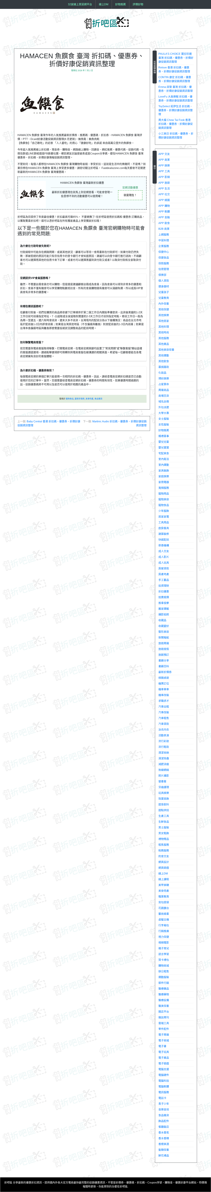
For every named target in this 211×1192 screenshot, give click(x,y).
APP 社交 (164, 194)
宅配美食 (163, 453)
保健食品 (163, 257)
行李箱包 (163, 925)
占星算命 (163, 384)
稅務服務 (163, 850)
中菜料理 (163, 240)
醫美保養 (163, 1006)
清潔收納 (163, 752)
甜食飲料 (163, 804)
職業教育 (163, 896)
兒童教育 (163, 298)
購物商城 (163, 965)
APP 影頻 (164, 177)
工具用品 (163, 522)
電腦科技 (163, 1080)
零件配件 (163, 1029)
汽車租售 (163, 718)
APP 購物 (164, 205)
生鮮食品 (163, 821)
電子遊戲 (163, 1063)
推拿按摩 (163, 603)
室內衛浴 (163, 459)
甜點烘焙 (163, 810)
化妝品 (162, 372)
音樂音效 (163, 1109)
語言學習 (163, 954)
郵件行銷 (163, 982)
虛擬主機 (163, 919)
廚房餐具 (163, 528)
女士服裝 (163, 418)
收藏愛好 (163, 626)
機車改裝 (163, 695)
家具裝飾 (163, 470)
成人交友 (163, 551)
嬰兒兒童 (163, 441)
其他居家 (163, 321)
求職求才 (163, 700)
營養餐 (162, 781)
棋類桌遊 (163, 677)
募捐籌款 (163, 367)
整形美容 (163, 631)
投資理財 (163, 585)
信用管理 (163, 269)
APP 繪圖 (164, 200)
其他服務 (163, 338)
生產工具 (163, 816)
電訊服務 (163, 1092)
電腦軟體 (163, 1086)
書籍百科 (163, 666)
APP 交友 (164, 154)
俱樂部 (162, 274)
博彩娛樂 (163, 378)
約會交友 (163, 856)
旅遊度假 (163, 649)
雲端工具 (163, 1023)
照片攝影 (163, 775)
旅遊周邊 (163, 643)
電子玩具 (163, 1052)
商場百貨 (163, 395)
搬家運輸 (163, 608)
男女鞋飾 (163, 833)
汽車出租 (163, 706)
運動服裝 (163, 977)
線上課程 (163, 879)
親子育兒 (163, 948)
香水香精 (163, 1138)
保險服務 (163, 263)
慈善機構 (163, 545)
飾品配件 (163, 1121)
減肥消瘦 (163, 764)
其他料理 (163, 326)
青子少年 (163, 1103)
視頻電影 (163, 942)
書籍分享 (163, 660)
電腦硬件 (163, 1075)
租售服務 (163, 844)
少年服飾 (163, 510)
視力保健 (163, 936)
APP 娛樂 (164, 165)
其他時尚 (163, 332)
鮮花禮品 (163, 1155)
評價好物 (138, 4)
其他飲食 (163, 361)
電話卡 (162, 1098)
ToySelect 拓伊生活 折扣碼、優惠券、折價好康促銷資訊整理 (175, 110)
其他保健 (163, 309)
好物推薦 (120, 4)
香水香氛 (163, 1132)
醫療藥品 (163, 988)
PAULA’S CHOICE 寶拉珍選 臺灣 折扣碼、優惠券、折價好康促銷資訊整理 (175, 57)
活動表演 (163, 735)
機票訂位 (163, 683)
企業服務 (163, 246)
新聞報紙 (163, 637)
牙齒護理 (163, 787)
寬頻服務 (163, 487)
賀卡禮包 (163, 959)
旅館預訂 (163, 654)
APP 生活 (164, 188)
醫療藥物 (163, 994)
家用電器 (163, 482)
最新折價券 (80, 399)
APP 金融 (164, 217)
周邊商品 (163, 390)
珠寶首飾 (163, 798)
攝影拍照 (163, 614)
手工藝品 (163, 580)
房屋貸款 (163, 568)
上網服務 (163, 234)
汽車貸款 (163, 723)
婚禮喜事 (163, 436)
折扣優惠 (163, 591)
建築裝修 (163, 534)
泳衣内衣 (163, 729)
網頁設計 (163, 862)
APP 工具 (164, 171)
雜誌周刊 (163, 1017)
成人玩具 (163, 562)
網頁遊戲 (163, 867)
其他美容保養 (166, 349)
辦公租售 (163, 971)
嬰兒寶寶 (163, 447)
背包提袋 (163, 902)
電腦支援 (163, 1069)
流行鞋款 (163, 746)
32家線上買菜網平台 (80, 4)
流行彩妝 (163, 741)
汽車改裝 (163, 712)
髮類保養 (163, 1149)
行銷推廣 (163, 931)
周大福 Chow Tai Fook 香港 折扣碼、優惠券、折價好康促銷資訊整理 (175, 124)
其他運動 (163, 355)
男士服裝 (163, 827)
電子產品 (163, 1057)
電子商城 (163, 1040)
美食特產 (89, 399)
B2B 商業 (163, 228)
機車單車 (163, 689)
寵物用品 (163, 493)
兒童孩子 (163, 292)
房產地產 (163, 574)
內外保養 (163, 303)
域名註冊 (163, 401)
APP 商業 (164, 159)
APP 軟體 (164, 211)
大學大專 (163, 413)
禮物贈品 (163, 839)
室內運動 (163, 464)
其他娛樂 (163, 315)
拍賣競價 (163, 597)
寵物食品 (70, 399)
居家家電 (163, 516)
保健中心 (163, 251)
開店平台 (163, 1011)
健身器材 (163, 286)
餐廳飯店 (163, 1126)
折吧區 (8, 1182)
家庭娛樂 (163, 476)
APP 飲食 (164, 223)
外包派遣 (163, 407)
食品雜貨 (98, 399)
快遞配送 (163, 539)
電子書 (162, 1046)
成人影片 (163, 557)
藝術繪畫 (163, 913)
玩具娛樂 (163, 793)
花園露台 (163, 908)
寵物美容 (163, 499)
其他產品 (163, 344)
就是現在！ (130, 195)
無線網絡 (163, 770)
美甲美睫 (163, 885)
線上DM (103, 4)
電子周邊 (163, 1034)
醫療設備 (163, 1000)
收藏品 (162, 620)
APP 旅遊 (164, 182)
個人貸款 (163, 280)
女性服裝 (163, 424)
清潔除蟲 (163, 758)
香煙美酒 (163, 1144)
